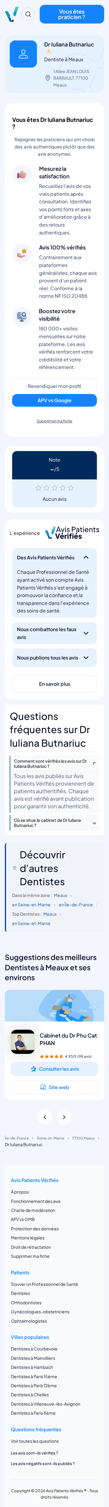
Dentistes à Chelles (30, 1394)
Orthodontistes (26, 1302)
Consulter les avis (59, 1069)
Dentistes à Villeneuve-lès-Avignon (45, 1404)
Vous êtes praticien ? (71, 14)
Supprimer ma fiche (54, 420)
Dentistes (20, 1293)
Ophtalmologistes (29, 1321)
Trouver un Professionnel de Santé (44, 1284)
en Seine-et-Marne (31, 904)
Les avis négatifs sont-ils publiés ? (43, 1463)
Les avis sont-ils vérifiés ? (34, 1453)
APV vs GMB (23, 1219)
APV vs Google (54, 400)
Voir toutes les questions (35, 1441)
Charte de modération (33, 1210)
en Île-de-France (76, 904)
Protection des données (35, 1228)
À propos (20, 1191)
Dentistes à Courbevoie (34, 1348)
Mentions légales (28, 1237)
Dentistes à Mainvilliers (33, 1358)
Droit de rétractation (31, 1247)
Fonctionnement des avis (36, 1201)
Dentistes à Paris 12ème (34, 1385)
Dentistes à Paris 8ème (33, 1413)
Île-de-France (17, 1138)
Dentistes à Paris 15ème (34, 1376)
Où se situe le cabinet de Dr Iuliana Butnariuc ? (47, 823)
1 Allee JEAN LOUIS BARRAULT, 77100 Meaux (71, 77)
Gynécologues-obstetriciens (40, 1311)
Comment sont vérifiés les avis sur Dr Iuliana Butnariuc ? (50, 763)
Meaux (60, 895)
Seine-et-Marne (50, 1138)
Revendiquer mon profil (54, 386)
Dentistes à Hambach (32, 1367)
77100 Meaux (83, 1138)
